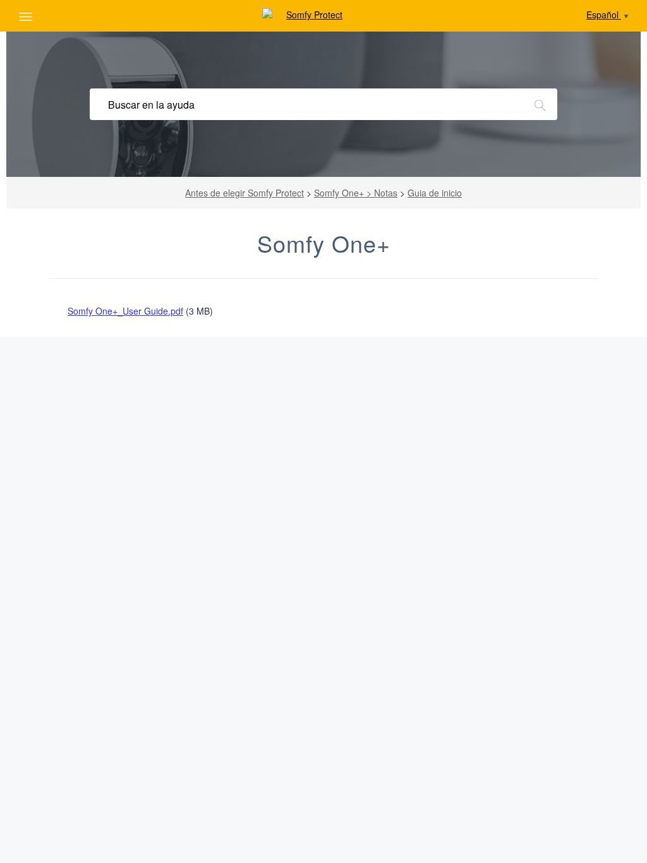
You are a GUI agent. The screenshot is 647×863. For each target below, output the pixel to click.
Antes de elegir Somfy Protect (244, 192)
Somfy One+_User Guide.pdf (125, 311)
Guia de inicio (435, 192)
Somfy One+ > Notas (355, 192)
